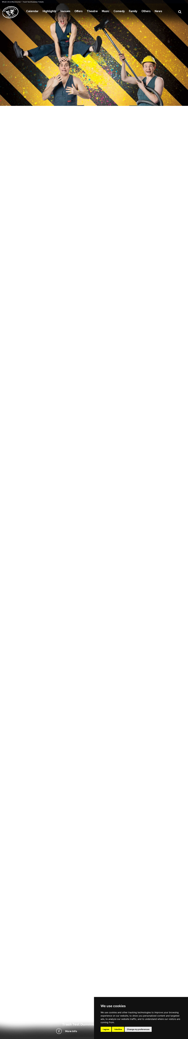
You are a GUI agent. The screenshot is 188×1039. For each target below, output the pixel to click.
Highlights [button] (49, 11)
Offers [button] (78, 11)
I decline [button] (118, 1029)
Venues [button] (65, 11)
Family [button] (133, 11)
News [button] (158, 11)
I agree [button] (106, 1029)
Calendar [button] (32, 11)
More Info (71, 1031)
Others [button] (146, 11)
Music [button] (105, 11)
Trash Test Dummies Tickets (33, 2)
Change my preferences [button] (138, 1029)
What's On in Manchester (11, 2)
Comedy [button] (119, 11)
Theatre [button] (92, 11)
